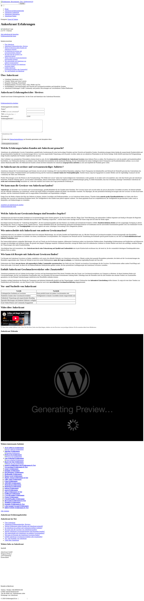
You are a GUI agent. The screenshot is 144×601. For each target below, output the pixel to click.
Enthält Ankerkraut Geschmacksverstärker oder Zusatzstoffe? (16, 68)
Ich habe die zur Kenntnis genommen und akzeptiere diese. (27, 139)
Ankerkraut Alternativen (12, 14)
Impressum (31, 598)
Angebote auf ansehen (12, 205)
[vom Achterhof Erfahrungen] (14, 460)
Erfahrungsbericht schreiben (9, 103)
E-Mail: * (10, 111)
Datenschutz (23, 598)
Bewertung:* (5, 116)
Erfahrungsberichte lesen (8, 36)
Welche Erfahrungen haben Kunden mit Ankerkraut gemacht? (16, 48)
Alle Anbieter (5, 511)
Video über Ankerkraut (12, 540)
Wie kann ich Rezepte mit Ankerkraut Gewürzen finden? (22, 535)
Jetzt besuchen (10, 34)
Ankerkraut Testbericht (12, 12)
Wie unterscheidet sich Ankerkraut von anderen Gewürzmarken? (15, 62)
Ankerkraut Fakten (10, 16)
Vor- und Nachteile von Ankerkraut (14, 71)
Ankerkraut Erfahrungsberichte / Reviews (16, 46)
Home (7, 9)
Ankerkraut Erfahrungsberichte (14, 11)
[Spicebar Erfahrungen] (12, 453)
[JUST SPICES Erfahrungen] (14, 449)
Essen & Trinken (13, 19)
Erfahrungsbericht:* (7, 118)
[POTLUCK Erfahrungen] (13, 456)
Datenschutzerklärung (16, 139)
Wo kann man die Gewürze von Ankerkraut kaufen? (13, 55)
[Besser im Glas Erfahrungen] (14, 463)
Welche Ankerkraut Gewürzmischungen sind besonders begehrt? (16, 58)
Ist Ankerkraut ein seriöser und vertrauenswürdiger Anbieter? (13, 52)
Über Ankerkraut (9, 44)
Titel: (8, 114)
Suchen (22, 3)
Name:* (3, 109)
